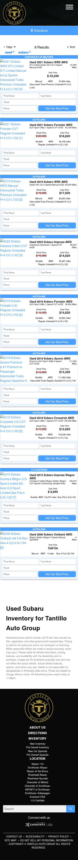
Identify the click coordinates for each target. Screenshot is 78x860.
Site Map (11, 840)
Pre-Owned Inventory (37, 747)
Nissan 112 (38, 764)
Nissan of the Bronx (37, 771)
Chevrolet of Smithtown (37, 786)
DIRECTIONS (37, 733)
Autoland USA (37, 796)
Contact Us (14, 836)
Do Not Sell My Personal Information (46, 840)
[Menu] (69, 7)
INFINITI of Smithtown (37, 789)
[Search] (70, 808)
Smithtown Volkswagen (37, 793)
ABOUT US (38, 727)
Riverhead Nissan (37, 775)
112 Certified (37, 800)
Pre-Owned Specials (37, 754)
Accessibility (35, 836)
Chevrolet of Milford (37, 782)
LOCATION (37, 758)
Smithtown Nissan (37, 767)
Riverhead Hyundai (37, 778)
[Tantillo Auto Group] (14, 12)
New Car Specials (37, 751)
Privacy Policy (59, 836)
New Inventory (37, 743)
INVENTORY (37, 738)
